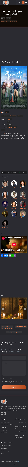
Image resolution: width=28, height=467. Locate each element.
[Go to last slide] (3, 309)
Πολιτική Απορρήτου (13, 464)
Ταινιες (8, 18)
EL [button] (18, 2)
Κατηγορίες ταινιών (5, 422)
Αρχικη (3, 18)
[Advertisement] (14, 46)
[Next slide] (25, 309)
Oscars (2, 453)
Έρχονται (6, 445)
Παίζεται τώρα (4, 448)
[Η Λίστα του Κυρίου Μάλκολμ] (14, 87)
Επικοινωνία (4, 464)
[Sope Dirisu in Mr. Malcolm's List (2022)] (14, 308)
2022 (7, 112)
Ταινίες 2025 (4, 430)
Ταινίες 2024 (4, 432)
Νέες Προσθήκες (5, 451)
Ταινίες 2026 (4, 427)
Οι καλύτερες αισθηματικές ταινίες (7, 327)
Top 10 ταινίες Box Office (7, 424)
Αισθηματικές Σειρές (21, 326)
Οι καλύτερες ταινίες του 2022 (14, 332)
